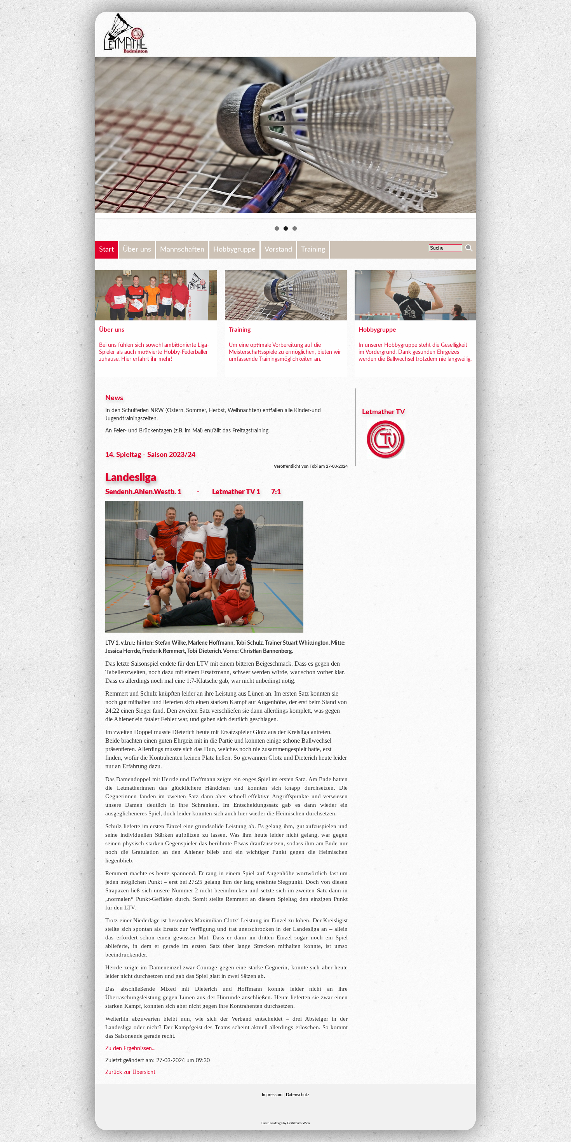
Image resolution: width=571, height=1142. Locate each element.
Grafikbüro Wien (298, 1123)
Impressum (272, 1095)
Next (487, 137)
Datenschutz (297, 1095)
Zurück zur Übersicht (130, 1072)
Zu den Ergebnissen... (130, 1048)
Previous (83, 137)
